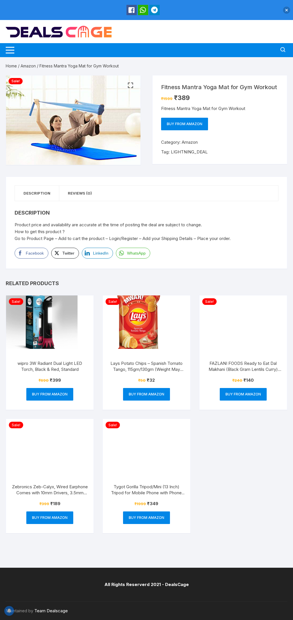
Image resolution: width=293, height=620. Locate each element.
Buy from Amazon (184, 124)
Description (36, 193)
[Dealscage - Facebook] (131, 10)
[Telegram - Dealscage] (154, 10)
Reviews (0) (80, 193)
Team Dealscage (51, 610)
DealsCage (177, 584)
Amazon (28, 65)
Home (11, 65)
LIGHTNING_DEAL (189, 152)
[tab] (37, 193)
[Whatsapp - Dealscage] (143, 10)
